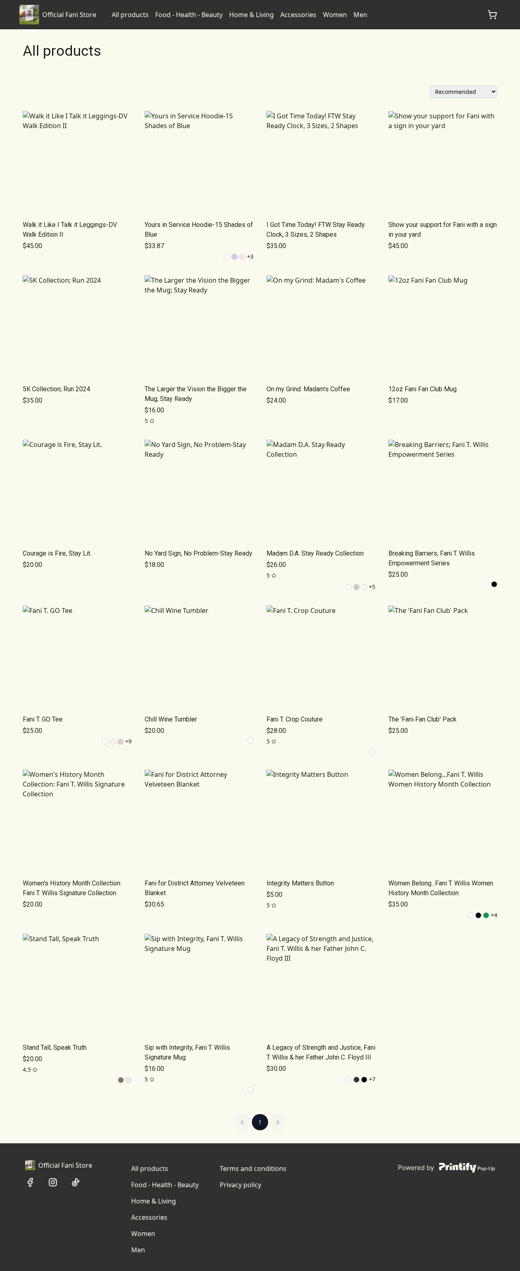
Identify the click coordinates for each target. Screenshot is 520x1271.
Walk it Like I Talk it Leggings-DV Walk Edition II (70, 229)
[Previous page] (242, 1122)
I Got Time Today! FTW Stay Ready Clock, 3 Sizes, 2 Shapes (315, 229)
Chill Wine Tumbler (171, 719)
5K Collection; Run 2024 (56, 389)
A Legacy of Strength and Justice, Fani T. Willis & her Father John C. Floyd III (320, 1052)
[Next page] (278, 1122)
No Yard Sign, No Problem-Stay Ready (198, 553)
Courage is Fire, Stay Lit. (57, 553)
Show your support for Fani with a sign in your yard (442, 229)
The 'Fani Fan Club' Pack (422, 719)
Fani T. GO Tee (43, 719)
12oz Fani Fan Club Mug (422, 389)
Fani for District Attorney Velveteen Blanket (195, 888)
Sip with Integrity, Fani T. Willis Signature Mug (187, 1052)
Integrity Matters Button (300, 883)
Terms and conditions (253, 1168)
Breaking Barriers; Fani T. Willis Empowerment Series (431, 558)
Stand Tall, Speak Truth (55, 1047)
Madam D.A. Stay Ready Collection (315, 553)
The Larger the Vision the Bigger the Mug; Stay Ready (196, 394)
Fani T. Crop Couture (294, 719)
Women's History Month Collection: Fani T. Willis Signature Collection (72, 888)
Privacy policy (240, 1184)
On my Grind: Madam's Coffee (308, 389)
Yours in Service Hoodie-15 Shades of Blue (199, 229)
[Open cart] (492, 15)
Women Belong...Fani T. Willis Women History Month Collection (440, 888)
